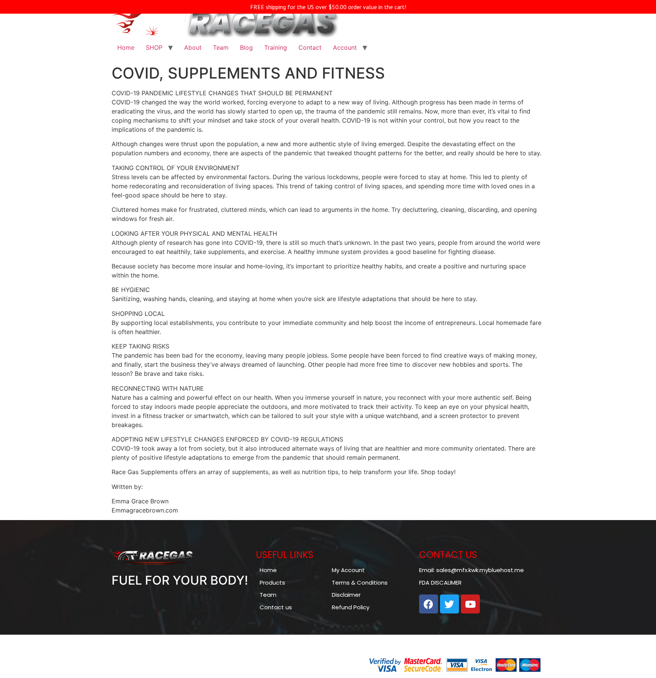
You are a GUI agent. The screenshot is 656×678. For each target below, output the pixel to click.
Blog (246, 47)
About (193, 47)
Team (221, 47)
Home (125, 47)
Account (345, 47)
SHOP (154, 47)
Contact (310, 47)
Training (275, 47)
